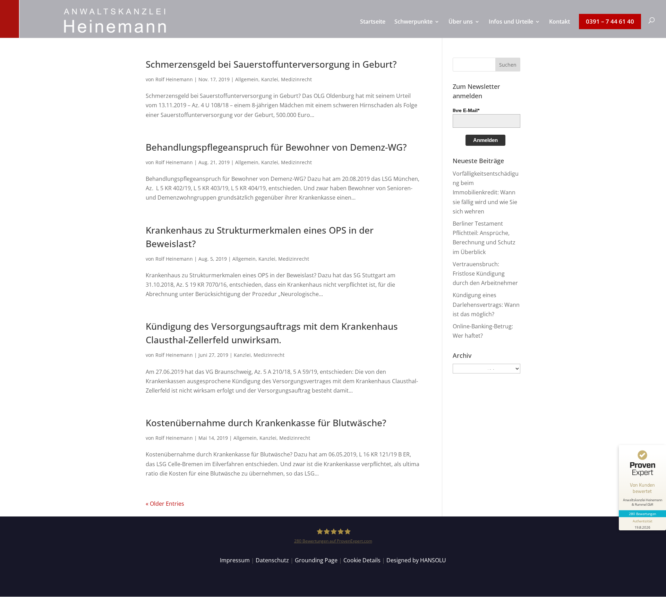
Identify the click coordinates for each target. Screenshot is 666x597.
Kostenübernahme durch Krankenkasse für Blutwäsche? (266, 423)
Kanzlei (269, 79)
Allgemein (246, 79)
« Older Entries (165, 503)
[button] (507, 65)
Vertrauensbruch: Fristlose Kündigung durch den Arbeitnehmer (485, 273)
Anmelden (485, 140)
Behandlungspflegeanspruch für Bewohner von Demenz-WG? (276, 147)
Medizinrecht (296, 79)
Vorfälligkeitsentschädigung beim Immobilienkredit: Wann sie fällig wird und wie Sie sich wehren (486, 192)
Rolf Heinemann (174, 79)
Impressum (235, 560)
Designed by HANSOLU (416, 560)
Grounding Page (316, 560)
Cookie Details (362, 560)
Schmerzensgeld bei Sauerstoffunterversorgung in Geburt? (271, 64)
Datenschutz (272, 560)
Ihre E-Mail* (466, 110)
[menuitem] (372, 28)
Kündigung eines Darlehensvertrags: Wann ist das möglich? (486, 304)
